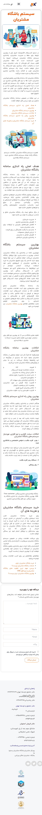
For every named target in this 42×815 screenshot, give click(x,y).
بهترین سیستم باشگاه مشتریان (23, 110)
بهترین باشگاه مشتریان (14, 304)
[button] (19, 4)
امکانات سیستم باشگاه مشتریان (23, 113)
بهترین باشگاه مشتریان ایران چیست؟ (21, 573)
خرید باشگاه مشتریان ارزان (25, 563)
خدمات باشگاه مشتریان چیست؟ (23, 566)
